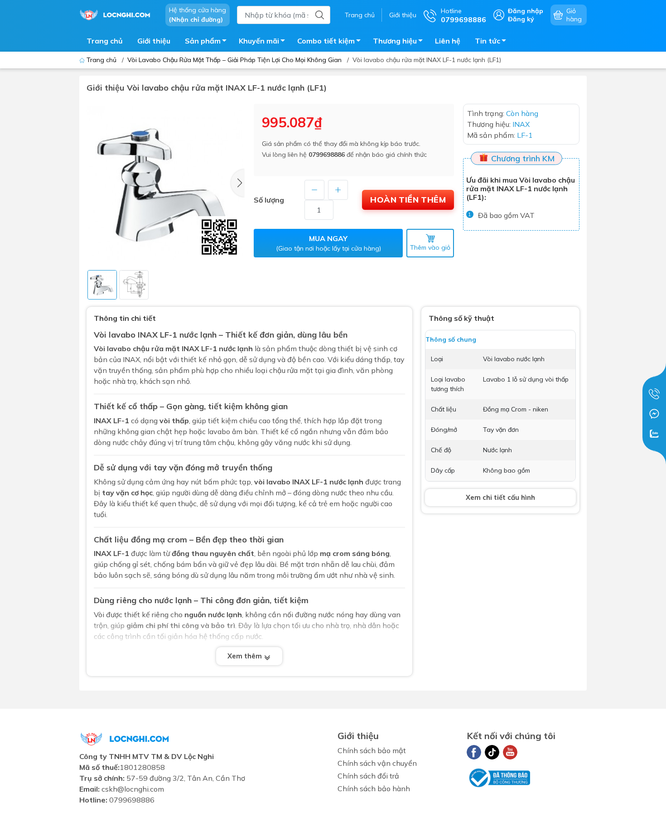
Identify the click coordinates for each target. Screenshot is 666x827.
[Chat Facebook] (654, 414)
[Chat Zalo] (654, 434)
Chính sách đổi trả (368, 775)
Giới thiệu (402, 15)
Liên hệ (447, 40)
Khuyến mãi (259, 40)
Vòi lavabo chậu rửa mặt (137, 348)
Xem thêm (245, 656)
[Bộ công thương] (498, 777)
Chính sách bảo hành (374, 788)
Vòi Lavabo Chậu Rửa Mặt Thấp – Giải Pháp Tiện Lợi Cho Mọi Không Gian (234, 60)
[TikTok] (492, 752)
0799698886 (327, 154)
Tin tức (487, 40)
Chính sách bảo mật (372, 750)
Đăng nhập (525, 11)
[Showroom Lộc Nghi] (117, 14)
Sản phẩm (203, 40)
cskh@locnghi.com (132, 788)
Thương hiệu (395, 40)
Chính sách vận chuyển (377, 763)
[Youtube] (510, 752)
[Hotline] (654, 394)
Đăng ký (521, 19)
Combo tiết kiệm (326, 40)
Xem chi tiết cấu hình (500, 497)
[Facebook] (474, 752)
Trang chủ (360, 15)
